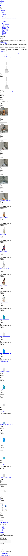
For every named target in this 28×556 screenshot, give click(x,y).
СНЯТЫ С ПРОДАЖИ (5, 34)
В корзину (2, 123)
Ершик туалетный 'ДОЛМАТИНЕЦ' (4, 268)
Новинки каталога (4, 14)
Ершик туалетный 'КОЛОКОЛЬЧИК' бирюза (5, 459)
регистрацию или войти (15, 91)
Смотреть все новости (3, 42)
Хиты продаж (3, 528)
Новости (3, 526)
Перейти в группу (2, 393)
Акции (2, 15)
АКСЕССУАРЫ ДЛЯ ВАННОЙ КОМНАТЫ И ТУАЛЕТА (9, 18)
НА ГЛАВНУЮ (4, 17)
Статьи (3, 13)
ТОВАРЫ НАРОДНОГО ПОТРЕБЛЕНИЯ (5, 33)
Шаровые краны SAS (3, 46)
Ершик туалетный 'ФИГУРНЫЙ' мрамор (5, 477)
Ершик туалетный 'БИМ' (3, 234)
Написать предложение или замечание (5, 553)
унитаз (19, 53)
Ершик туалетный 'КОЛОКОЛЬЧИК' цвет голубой (6, 424)
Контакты (3, 16)
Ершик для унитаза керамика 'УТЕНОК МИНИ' (6, 200)
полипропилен (2, 54)
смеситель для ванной (13, 54)
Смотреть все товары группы (4, 361)
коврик (12, 56)
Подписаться (2, 537)
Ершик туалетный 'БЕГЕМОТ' (4, 217)
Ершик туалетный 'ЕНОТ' (3, 285)
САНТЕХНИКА (4, 21)
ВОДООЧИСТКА (4, 28)
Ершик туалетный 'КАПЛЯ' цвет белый (5, 336)
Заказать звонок (2, 543)
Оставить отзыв (2, 552)
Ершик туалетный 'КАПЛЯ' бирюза (4, 319)
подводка (10, 57)
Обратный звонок (2, 10)
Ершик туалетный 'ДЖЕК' (3, 251)
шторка (22, 56)
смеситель (18, 56)
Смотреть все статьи (2, 51)
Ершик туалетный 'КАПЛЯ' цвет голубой (5, 353)
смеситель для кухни (4, 56)
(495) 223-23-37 (2, 9)
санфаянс (7, 54)
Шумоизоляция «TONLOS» (3, 43)
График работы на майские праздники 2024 (5, 39)
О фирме (3, 12)
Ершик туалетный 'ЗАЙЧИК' (4, 302)
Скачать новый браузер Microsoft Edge (5, 555)
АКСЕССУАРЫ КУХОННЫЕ (5, 27)
